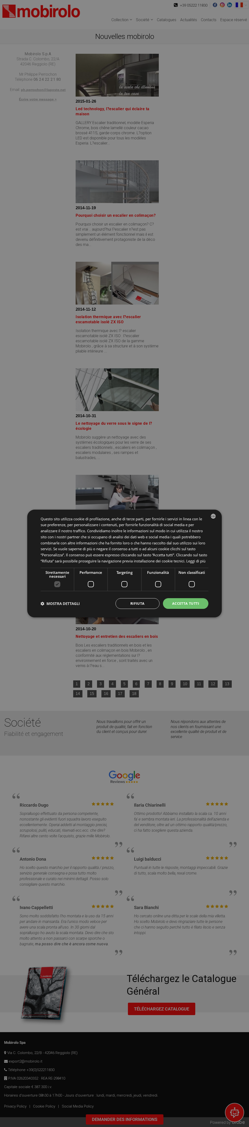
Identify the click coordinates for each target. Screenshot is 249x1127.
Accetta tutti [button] (185, 603)
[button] (60, 603)
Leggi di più (195, 561)
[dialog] (124, 564)
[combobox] (213, 516)
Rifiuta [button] (137, 603)
